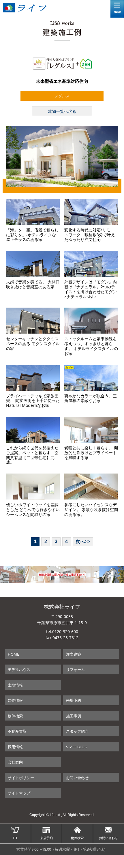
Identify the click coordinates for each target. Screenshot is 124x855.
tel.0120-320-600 (62, 631)
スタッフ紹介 (77, 731)
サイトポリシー (21, 777)
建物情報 (15, 700)
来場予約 (73, 700)
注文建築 (73, 654)
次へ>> (83, 541)
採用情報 (15, 746)
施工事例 (73, 716)
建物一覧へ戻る (62, 111)
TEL (15, 838)
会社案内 (15, 762)
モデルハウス (19, 669)
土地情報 (15, 685)
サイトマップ (19, 793)
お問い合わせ (77, 777)
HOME (13, 654)
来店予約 (46, 838)
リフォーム (75, 669)
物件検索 (15, 716)
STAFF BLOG (76, 746)
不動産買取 (17, 731)
